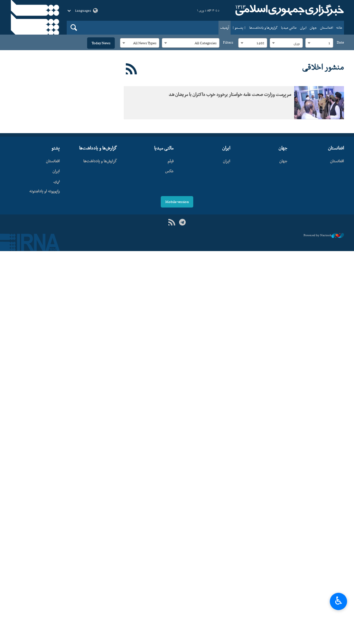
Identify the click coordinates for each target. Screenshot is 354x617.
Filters (228, 42)
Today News (101, 43)
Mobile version (177, 202)
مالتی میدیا (289, 27)
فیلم (171, 160)
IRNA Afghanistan (288, 10)
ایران (303, 27)
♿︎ (339, 601)
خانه (339, 27)
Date (340, 42)
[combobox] (319, 43)
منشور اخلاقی (323, 67)
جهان (313, 27)
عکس (169, 170)
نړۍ (56, 180)
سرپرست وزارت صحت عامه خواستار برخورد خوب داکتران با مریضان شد (230, 94)
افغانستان (326, 27)
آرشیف (224, 27)
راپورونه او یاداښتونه (44, 190)
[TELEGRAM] (182, 222)
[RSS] (131, 69)
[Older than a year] (319, 102)
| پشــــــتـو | (239, 27)
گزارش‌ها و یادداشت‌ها (263, 27)
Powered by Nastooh (318, 235)
